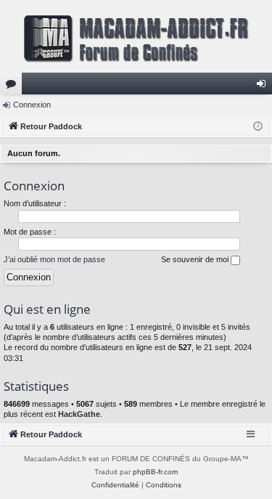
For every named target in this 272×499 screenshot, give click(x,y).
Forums (14, 86)
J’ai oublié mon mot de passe (54, 259)
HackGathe (79, 414)
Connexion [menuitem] (264, 86)
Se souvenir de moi (196, 259)
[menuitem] (115, 485)
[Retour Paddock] (136, 36)
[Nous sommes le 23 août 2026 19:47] (258, 126)
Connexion (32, 104)
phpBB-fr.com (155, 472)
